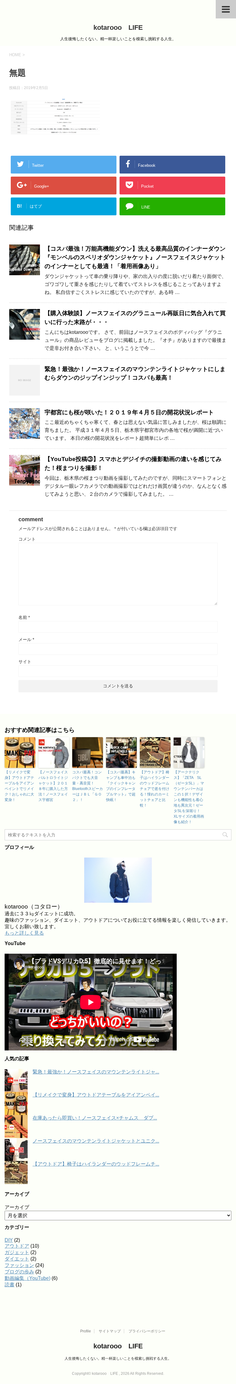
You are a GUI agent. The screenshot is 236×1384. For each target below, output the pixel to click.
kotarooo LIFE (118, 27)
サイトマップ (110, 1331)
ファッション (19, 1265)
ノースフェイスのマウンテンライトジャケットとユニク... (96, 1141)
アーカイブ (17, 1207)
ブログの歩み (19, 1271)
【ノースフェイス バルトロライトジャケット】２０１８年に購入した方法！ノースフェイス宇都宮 (53, 786)
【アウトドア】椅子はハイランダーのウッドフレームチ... (96, 1164)
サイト (24, 661)
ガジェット (17, 1252)
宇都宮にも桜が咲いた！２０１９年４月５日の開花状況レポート (129, 412)
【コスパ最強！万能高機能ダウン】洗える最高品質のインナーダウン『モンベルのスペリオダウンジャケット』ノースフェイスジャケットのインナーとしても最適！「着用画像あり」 (135, 257)
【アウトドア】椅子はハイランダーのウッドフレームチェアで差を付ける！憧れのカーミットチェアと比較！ (154, 788)
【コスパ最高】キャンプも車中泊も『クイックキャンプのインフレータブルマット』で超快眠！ (121, 786)
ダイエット (17, 1258)
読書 (9, 1284)
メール (26, 639)
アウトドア (17, 1246)
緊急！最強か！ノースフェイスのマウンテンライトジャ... (96, 1071)
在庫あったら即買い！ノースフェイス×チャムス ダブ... (95, 1117)
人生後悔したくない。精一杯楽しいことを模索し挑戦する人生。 (118, 1358)
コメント (27, 539)
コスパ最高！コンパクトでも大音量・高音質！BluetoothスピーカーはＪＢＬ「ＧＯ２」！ (87, 786)
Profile (85, 1331)
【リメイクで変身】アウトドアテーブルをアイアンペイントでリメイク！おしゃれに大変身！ (19, 786)
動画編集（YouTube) (27, 1278)
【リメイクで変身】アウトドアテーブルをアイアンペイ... (96, 1094)
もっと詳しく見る (24, 933)
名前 (24, 617)
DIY (9, 1240)
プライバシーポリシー (146, 1331)
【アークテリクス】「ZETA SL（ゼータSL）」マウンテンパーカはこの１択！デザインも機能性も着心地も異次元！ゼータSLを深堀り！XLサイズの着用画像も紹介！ (189, 797)
